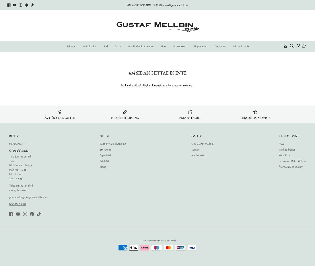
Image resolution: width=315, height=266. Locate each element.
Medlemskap (198, 155)
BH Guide (106, 150)
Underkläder (89, 46)
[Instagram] (20, 5)
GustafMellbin (153, 240)
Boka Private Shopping (113, 144)
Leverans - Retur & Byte (292, 161)
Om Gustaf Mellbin (202, 144)
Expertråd (105, 155)
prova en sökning (182, 85)
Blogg (103, 167)
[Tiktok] (32, 5)
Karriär (195, 150)
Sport (118, 46)
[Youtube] (14, 5)
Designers (220, 46)
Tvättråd (104, 161)
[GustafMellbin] (157, 26)
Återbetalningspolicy (291, 167)
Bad (106, 46)
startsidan (159, 85)
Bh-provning (200, 46)
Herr (163, 46)
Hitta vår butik (241, 46)
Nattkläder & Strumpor (141, 46)
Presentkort (179, 46)
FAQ (281, 144)
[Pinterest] (26, 5)
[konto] (285, 45)
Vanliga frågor (287, 150)
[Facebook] (9, 5)
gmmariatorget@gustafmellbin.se (28, 197)
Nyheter (70, 46)
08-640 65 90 (17, 204)
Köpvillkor (284, 155)
